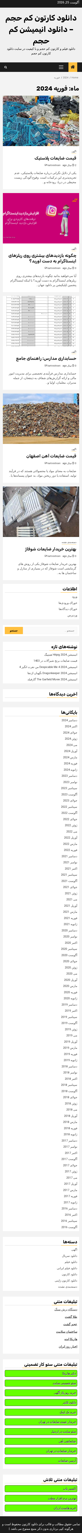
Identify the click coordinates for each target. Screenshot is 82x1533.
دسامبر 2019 (69, 1004)
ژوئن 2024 (71, 738)
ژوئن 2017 (71, 1171)
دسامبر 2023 (69, 776)
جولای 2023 (70, 800)
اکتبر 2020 (71, 943)
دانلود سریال (69, 1256)
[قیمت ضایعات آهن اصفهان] (41, 419)
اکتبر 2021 (71, 868)
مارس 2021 (70, 912)
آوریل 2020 (70, 980)
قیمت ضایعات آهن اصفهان (51, 456)
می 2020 (71, 973)
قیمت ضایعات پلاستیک (55, 158)
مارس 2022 (70, 844)
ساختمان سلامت (66, 1331)
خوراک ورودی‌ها (68, 603)
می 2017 (71, 1177)
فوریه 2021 (70, 918)
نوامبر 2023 (70, 782)
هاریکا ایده (70, 1339)
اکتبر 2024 (71, 726)
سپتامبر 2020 (69, 949)
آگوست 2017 (69, 1159)
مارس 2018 (70, 1122)
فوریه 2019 (70, 1054)
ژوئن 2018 (71, 1103)
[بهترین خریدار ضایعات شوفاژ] (41, 512)
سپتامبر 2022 (69, 807)
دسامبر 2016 (69, 1208)
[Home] (73, 67)
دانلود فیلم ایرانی (67, 1268)
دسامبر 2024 (69, 720)
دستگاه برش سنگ (65, 1309)
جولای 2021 (70, 887)
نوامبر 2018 (70, 1072)
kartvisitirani (53, 165)
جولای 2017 (70, 1165)
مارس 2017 (70, 1190)
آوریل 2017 (70, 1184)
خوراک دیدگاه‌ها (68, 609)
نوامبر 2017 (70, 1146)
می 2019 (71, 1035)
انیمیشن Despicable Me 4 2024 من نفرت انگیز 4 (48, 667)
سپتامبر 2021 (69, 874)
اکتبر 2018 (71, 1079)
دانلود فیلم (71, 1262)
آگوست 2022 (69, 813)
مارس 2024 (70, 757)
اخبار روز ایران (68, 1346)
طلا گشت (71, 1317)
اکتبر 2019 (71, 1010)
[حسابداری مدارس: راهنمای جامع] (41, 321)
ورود (74, 596)
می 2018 (71, 1109)
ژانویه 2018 (70, 1134)
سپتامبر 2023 (69, 788)
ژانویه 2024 (70, 769)
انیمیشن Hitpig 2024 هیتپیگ (60, 654)
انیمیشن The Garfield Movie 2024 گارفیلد (52, 679)
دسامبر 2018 (69, 1066)
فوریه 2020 (70, 992)
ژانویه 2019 (70, 1060)
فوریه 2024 (70, 763)
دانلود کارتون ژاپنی (66, 1280)
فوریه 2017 (70, 1196)
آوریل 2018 (70, 1116)
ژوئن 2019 (71, 1029)
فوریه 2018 (70, 1128)
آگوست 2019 (69, 1023)
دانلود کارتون (69, 1274)
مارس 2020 (70, 986)
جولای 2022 (70, 819)
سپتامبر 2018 (69, 1085)
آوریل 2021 (70, 905)
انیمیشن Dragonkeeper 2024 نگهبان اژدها (52, 673)
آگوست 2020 (69, 955)
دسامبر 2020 (69, 930)
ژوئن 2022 (71, 825)
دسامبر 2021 (69, 856)
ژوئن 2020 (71, 967)
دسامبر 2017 (69, 1140)
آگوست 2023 (69, 794)
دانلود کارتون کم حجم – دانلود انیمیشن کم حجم (41, 29)
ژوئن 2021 (71, 893)
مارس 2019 (70, 1048)
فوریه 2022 (70, 850)
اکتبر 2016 (71, 1215)
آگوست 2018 (69, 1091)
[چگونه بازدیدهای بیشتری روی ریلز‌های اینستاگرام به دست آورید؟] (41, 218)
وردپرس (72, 615)
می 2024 (71, 745)
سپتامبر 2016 (69, 1221)
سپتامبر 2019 (69, 1017)
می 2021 (71, 899)
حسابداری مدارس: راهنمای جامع (46, 358)
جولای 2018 (70, 1097)
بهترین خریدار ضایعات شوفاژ (50, 549)
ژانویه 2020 (70, 998)
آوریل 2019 (70, 1041)
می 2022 (71, 831)
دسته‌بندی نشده (69, 542)
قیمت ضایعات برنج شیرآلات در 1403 (55, 660)
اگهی (74, 151)
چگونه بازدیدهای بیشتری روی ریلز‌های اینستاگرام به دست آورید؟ (42, 258)
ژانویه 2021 (70, 924)
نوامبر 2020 (70, 936)
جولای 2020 (70, 961)
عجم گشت (70, 1324)
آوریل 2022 (70, 837)
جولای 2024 (70, 732)
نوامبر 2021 (70, 862)
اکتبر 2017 (71, 1153)
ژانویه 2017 (70, 1202)
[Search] (5, 67)
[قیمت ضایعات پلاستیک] (41, 121)
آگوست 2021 (69, 881)
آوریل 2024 (70, 751)
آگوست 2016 (69, 1227)
